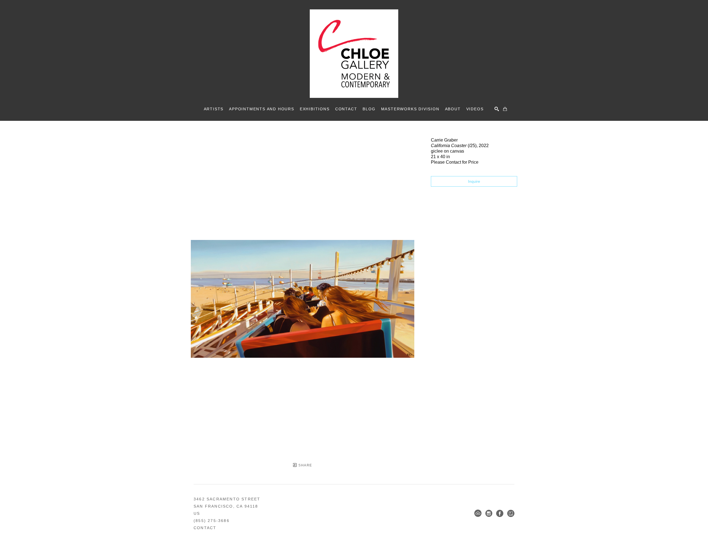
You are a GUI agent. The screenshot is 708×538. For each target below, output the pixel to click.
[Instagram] (488, 513)
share (304, 465)
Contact (205, 528)
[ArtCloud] (477, 513)
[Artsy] (510, 513)
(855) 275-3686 (212, 520)
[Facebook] (499, 513)
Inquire (474, 181)
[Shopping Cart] (505, 109)
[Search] (496, 109)
